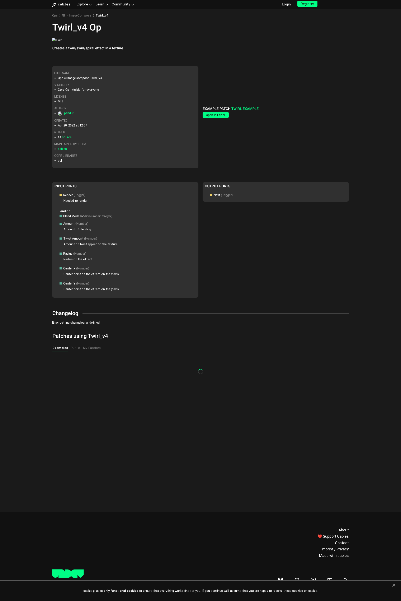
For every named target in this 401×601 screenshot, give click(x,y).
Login (286, 4)
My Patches (92, 348)
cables (62, 149)
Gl (63, 15)
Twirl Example (245, 109)
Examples (60, 348)
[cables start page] (62, 4)
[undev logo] (68, 577)
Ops (55, 15)
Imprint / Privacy (335, 549)
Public (75, 348)
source (67, 137)
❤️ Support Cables (333, 536)
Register (307, 4)
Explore (82, 4)
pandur (69, 113)
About (344, 530)
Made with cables (334, 555)
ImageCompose (80, 15)
